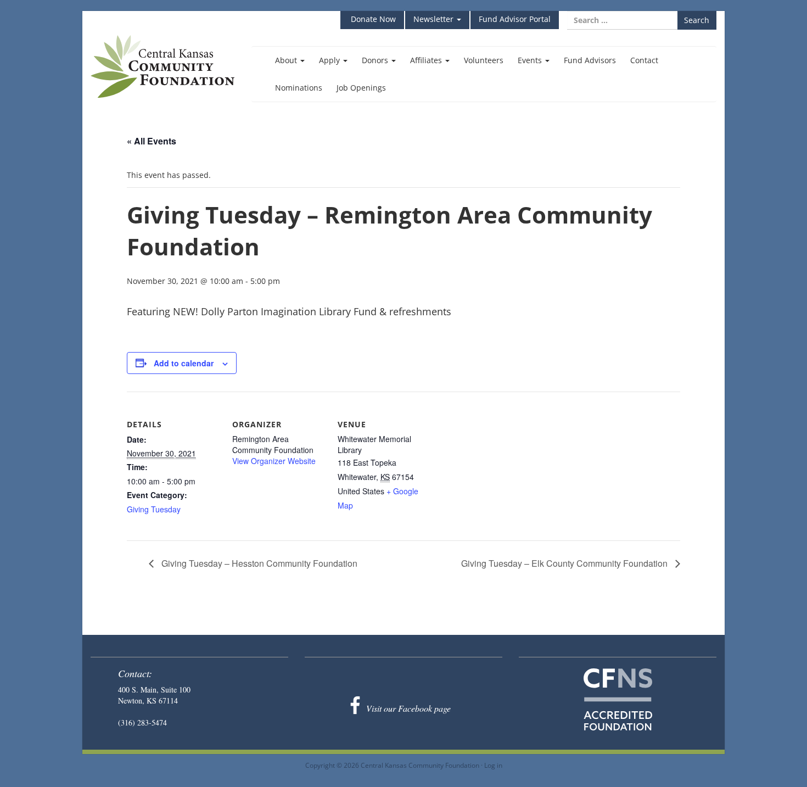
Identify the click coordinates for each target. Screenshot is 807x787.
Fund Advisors (590, 60)
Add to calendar (184, 363)
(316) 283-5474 (142, 722)
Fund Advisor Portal (515, 19)
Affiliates (427, 60)
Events (531, 60)
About (287, 60)
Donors (376, 60)
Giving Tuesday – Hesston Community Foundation (258, 563)
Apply (330, 60)
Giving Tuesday (154, 509)
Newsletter (434, 19)
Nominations (298, 87)
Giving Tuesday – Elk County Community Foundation (565, 563)
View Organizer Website (274, 460)
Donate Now (372, 19)
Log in (493, 765)
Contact (644, 60)
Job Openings (361, 87)
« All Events (151, 141)
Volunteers (483, 60)
